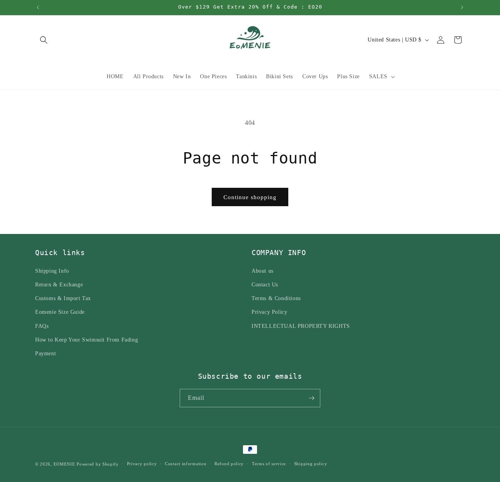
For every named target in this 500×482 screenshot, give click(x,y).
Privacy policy (142, 463)
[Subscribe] (311, 398)
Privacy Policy (269, 312)
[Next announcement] (462, 7)
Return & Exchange (59, 284)
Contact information (185, 463)
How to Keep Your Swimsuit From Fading (86, 339)
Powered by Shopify (98, 464)
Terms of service (269, 463)
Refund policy (229, 463)
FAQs (41, 326)
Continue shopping (250, 197)
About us (262, 270)
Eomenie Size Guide (60, 312)
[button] (43, 40)
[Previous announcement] (37, 7)
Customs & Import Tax (63, 298)
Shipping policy (310, 463)
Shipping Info (52, 270)
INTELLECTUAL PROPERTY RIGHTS (301, 326)
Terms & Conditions (276, 298)
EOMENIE (64, 464)
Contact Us (265, 284)
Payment (45, 353)
